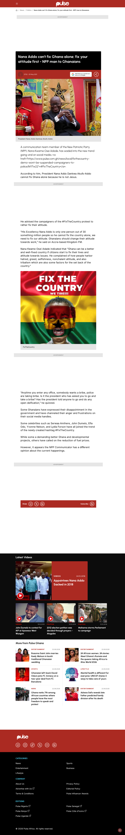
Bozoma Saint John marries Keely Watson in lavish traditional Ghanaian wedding (44, 657)
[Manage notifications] (120, 830)
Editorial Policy (73, 788)
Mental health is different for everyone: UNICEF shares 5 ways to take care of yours (95, 676)
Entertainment (38, 649)
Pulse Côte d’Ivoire (75, 811)
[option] (30, 620)
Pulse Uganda (22, 816)
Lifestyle (85, 669)
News (22, 10)
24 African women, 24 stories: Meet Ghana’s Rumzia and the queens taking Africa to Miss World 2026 (95, 657)
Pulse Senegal (72, 806)
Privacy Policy (72, 784)
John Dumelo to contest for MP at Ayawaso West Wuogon (29, 630)
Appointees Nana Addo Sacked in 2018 (69, 582)
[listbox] (62, 619)
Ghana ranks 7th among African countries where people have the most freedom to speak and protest (43, 698)
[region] (62, 619)
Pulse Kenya (21, 811)
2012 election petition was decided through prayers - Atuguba (60, 630)
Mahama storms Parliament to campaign (92, 629)
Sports (34, 669)
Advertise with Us (24, 788)
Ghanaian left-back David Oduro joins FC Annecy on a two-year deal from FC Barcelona (44, 677)
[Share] (96, 74)
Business (70, 768)
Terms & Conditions (25, 793)
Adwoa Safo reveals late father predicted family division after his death (93, 695)
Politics (28, 10)
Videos (57, 576)
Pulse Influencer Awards (77, 793)
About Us (20, 784)
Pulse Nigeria (22, 806)
